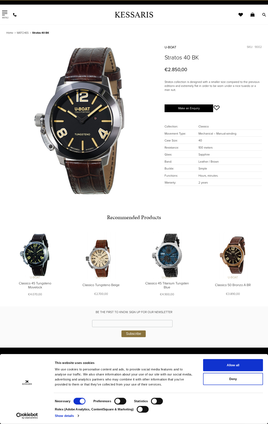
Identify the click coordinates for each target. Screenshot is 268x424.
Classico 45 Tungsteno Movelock (35, 285)
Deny (233, 378)
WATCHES (23, 33)
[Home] (134, 14)
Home (9, 33)
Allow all (233, 365)
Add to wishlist (216, 107)
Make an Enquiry (189, 108)
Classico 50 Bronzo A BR (233, 285)
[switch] (120, 401)
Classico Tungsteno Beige (101, 285)
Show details (64, 416)
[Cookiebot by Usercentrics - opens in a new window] (27, 416)
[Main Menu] (4, 13)
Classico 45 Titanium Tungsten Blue (167, 285)
